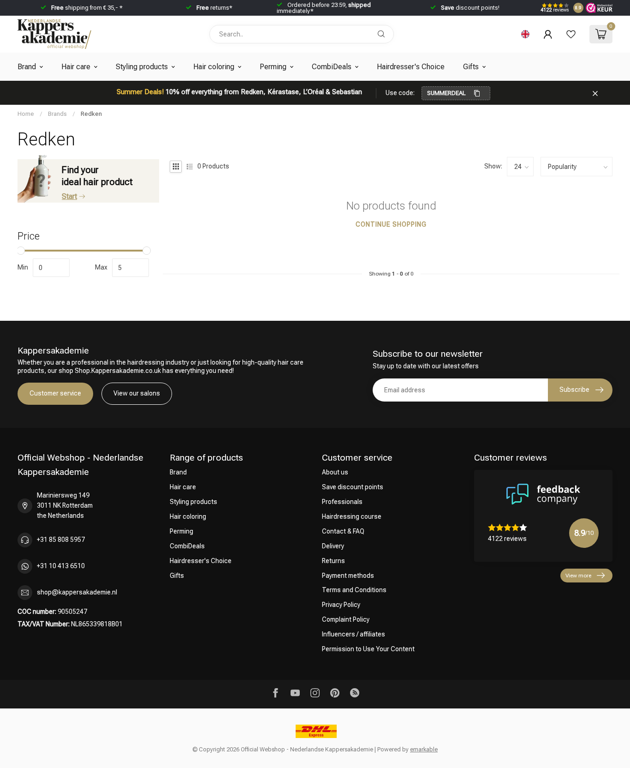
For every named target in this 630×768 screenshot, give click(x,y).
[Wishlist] (571, 34)
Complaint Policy (345, 619)
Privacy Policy (341, 604)
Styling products (142, 66)
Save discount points (352, 487)
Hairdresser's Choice (411, 66)
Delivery (333, 546)
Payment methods (348, 575)
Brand (27, 66)
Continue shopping (391, 224)
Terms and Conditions (354, 590)
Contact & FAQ (343, 531)
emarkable (424, 749)
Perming (273, 66)
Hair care (75, 66)
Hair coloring (213, 66)
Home (26, 113)
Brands (57, 113)
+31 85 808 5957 (61, 539)
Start (69, 196)
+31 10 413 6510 (61, 566)
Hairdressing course (351, 516)
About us (335, 472)
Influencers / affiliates (353, 634)
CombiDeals (331, 66)
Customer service (55, 393)
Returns (333, 560)
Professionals (342, 501)
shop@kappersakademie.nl (77, 592)
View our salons (136, 393)
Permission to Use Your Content (368, 649)
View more (578, 575)
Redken (91, 113)
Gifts (471, 66)
